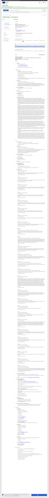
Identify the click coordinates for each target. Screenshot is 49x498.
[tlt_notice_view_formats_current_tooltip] (44, 54)
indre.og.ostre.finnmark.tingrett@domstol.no (24, 442)
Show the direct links (7, 24)
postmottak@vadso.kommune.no (22, 30)
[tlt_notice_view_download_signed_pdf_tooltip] (23, 41)
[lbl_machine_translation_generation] (22, 49)
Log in (41, 2)
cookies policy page (16, 494)
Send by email (7, 27)
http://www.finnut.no (24, 420)
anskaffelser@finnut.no (22, 417)
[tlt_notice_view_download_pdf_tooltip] (15, 46)
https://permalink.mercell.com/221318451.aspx (34, 377)
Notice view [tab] (4, 19)
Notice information (6, 40)
